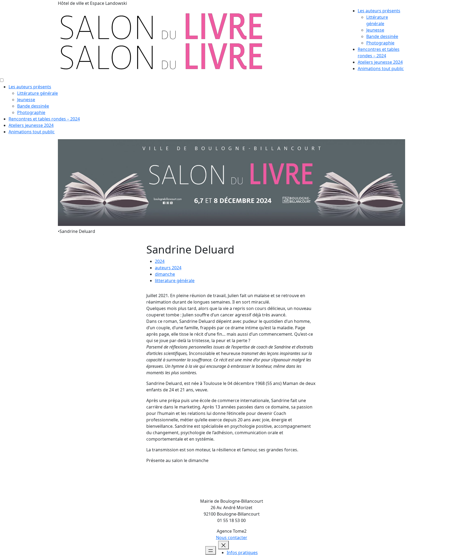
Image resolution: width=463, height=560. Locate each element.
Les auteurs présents (379, 11)
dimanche (165, 274)
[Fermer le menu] (223, 545)
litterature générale (175, 280)
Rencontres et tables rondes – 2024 (44, 119)
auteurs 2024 (168, 268)
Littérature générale (37, 93)
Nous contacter (231, 537)
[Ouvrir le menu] (210, 550)
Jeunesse (375, 30)
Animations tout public (381, 68)
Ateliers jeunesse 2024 (380, 62)
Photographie (380, 43)
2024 (160, 261)
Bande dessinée (382, 36)
